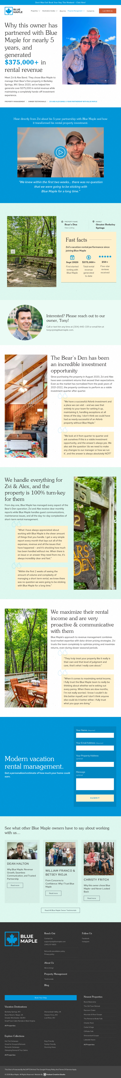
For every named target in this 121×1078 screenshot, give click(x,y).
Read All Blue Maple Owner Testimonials (60, 910)
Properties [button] (34, 11)
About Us (63, 11)
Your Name (85, 730)
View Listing (69, 228)
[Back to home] (13, 11)
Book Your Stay (41, 998)
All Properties (10, 1026)
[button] (13, 251)
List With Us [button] (108, 11)
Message (80, 772)
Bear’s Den (71, 224)
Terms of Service (65, 1069)
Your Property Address (87, 755)
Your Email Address (89, 742)
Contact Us (90, 11)
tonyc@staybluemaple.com (59, 329)
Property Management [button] (75, 11)
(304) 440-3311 (81, 326)
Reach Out (49, 933)
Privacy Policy (50, 1069)
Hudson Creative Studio (55, 1074)
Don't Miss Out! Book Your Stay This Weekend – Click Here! (60, 2)
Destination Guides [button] (48, 11)
